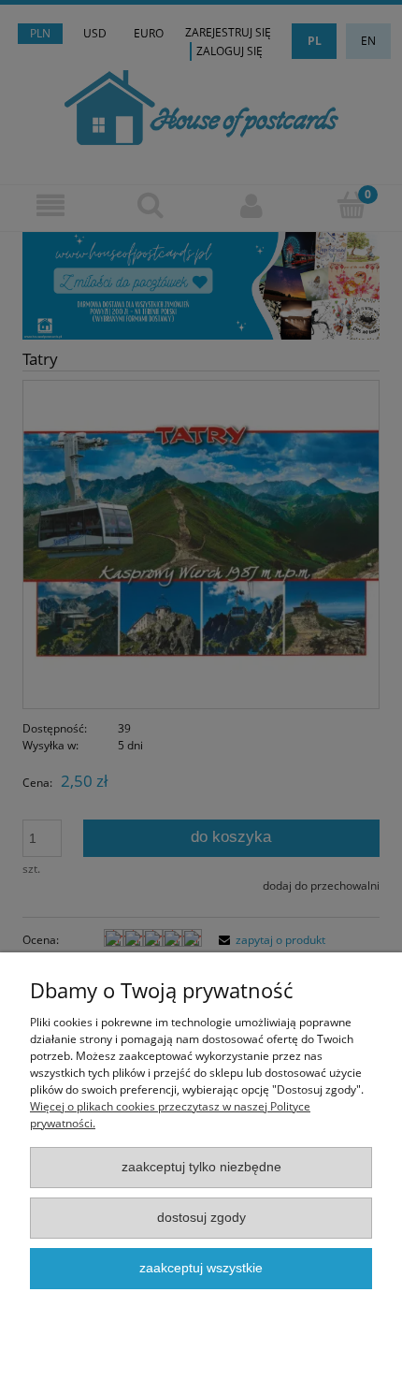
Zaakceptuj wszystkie (201, 1268)
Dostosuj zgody (201, 1218)
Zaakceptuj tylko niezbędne (201, 1167)
